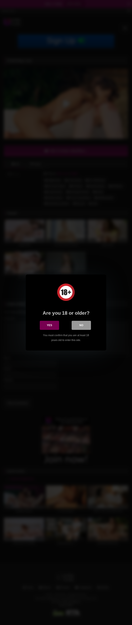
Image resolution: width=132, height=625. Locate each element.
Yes (49, 325)
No (81, 325)
